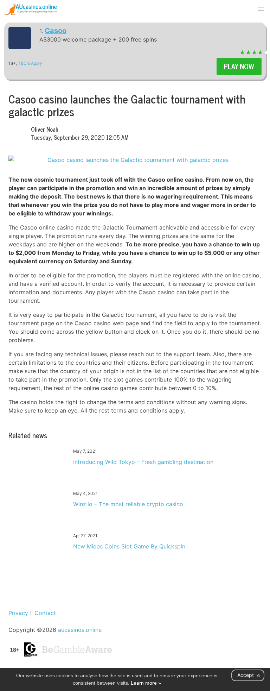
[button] (261, 9)
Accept (245, 675)
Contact (45, 612)
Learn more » (146, 683)
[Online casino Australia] (30, 9)
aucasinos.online (80, 629)
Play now (239, 66)
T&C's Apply (30, 63)
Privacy (18, 612)
